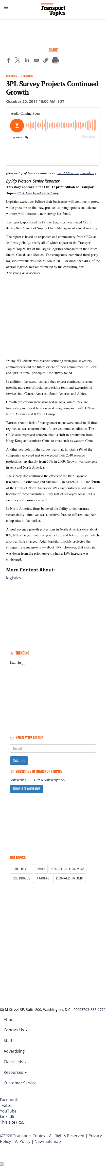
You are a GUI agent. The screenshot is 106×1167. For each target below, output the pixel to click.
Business (11, 76)
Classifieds (14, 1061)
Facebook (9, 1099)
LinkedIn (8, 1116)
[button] (46, 60)
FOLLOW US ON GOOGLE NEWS (26, 789)
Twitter (6, 1105)
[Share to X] (17, 60)
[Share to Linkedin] (27, 60)
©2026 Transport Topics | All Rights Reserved (42, 1135)
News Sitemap (48, 1141)
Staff (8, 1040)
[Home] (53, 9)
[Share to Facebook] (8, 60)
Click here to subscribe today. (38, 193)
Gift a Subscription (49, 780)
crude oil (21, 868)
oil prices (21, 878)
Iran (41, 868)
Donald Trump (69, 878)
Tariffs (43, 878)
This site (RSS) (13, 1122)
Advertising (14, 1051)
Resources (14, 1072)
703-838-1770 (94, 1009)
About (9, 1019)
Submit (19, 760)
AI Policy (22, 1141)
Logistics (27, 76)
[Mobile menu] (6, 7)
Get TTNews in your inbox (75, 172)
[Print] (55, 60)
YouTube (8, 1111)
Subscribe (18, 780)
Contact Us (14, 1030)
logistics (13, 578)
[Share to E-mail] (36, 60)
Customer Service (20, 1083)
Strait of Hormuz (67, 868)
